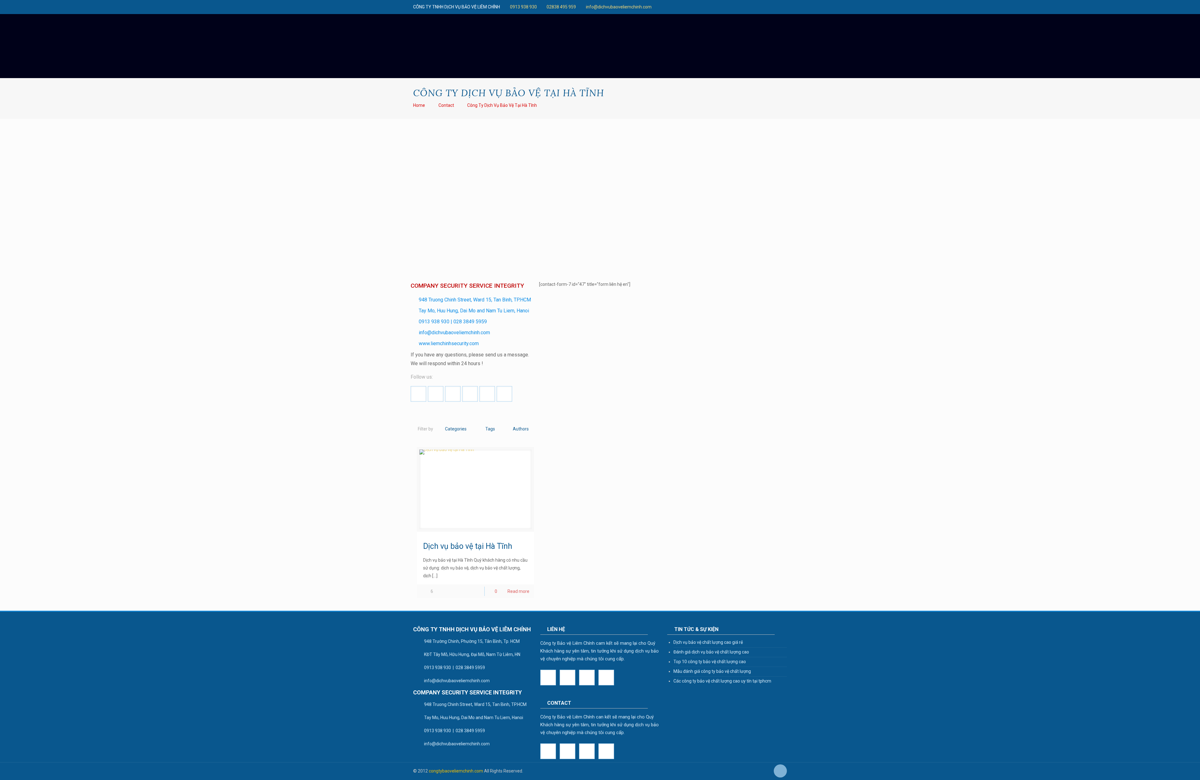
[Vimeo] (680, 7)
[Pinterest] (714, 7)
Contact (446, 105)
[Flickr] (697, 7)
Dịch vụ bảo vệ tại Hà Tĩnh (467, 546)
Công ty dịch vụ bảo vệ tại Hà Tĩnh (502, 105)
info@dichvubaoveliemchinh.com (619, 6)
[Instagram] (722, 7)
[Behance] (731, 7)
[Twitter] (671, 7)
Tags (490, 428)
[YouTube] (688, 7)
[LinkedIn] (705, 7)
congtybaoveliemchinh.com (456, 770)
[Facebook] (655, 7)
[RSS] (739, 7)
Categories (456, 428)
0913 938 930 (523, 6)
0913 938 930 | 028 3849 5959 (453, 322)
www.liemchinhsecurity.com (449, 343)
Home (419, 105)
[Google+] (663, 7)
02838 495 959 (561, 6)
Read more (518, 591)
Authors (521, 428)
